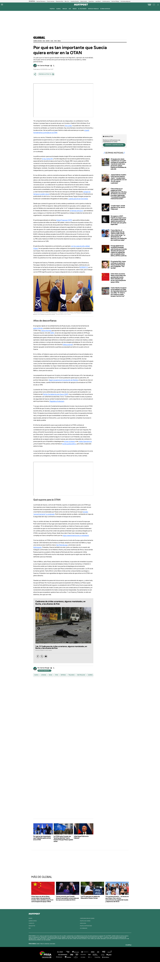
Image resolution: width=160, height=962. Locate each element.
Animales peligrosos (125, 1)
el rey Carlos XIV (47, 159)
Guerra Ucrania (37, 40)
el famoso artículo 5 (76, 211)
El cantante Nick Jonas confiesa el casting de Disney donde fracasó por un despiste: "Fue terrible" (118, 265)
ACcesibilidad (83, 928)
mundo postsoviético (69, 444)
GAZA (51, 40)
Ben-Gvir (67, 1)
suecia (36, 675)
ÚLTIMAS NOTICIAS (105, 8)
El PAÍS (61, 952)
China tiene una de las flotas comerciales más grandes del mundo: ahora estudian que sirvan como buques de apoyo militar (118, 278)
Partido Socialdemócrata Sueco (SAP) (55, 394)
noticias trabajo (93, 8)
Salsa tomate (83, 1)
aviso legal (83, 923)
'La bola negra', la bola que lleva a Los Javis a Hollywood (118, 207)
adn (103, 952)
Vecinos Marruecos (40, 1)
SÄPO (52, 333)
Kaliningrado (37, 547)
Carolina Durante (75, 1)
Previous (38, 628)
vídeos (75, 8)
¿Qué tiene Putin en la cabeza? (81, 837)
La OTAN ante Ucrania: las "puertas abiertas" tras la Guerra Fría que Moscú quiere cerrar (63, 838)
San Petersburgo (61, 545)
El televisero (82, 8)
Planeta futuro (102, 954)
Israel (59, 40)
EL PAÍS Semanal (96, 954)
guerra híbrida (38, 328)
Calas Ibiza (91, 1)
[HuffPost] (34, 913)
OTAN (55, 40)
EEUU (44, 40)
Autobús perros (106, 1)
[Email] (45, 656)
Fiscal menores (50, 1)
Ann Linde (68, 125)
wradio (77, 954)
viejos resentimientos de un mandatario (76, 535)
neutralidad (81, 675)
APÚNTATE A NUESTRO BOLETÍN (114, 145)
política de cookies (85, 920)
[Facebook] (37, 656)
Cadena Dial (90, 954)
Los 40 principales (69, 952)
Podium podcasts (76, 957)
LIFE (70, 8)
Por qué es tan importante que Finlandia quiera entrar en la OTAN (42, 838)
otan (56, 675)
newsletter (32, 925)
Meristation (106, 957)
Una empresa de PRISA (46, 953)
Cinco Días (83, 954)
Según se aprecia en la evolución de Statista (63, 380)
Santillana (77, 952)
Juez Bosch (98, 1)
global (58, 8)
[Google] (51, 65)
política (52, 8)
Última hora (149, 5)
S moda (90, 957)
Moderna (68, 957)
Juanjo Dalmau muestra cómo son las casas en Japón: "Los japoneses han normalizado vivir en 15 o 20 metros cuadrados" (119, 179)
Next (88, 628)
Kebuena (108, 954)
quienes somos (33, 920)
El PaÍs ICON (83, 957)
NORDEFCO (84, 267)
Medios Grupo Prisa (46, 957)
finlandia (71, 675)
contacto (31, 923)
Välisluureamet (68, 344)
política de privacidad (86, 925)
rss (29, 928)
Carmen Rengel (44, 65)
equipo (30, 918)
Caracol (110, 952)
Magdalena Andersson (56, 401)
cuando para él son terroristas (78, 199)
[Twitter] (53, 65)
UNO (72, 954)
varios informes (46, 330)
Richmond (60, 957)
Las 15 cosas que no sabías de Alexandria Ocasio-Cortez (90, 897)
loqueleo (98, 957)
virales (64, 8)
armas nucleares (69, 441)
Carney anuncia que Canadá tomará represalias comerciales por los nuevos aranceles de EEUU (67, 898)
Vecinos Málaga (115, 1)
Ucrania (43, 675)
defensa (63, 675)
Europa (48, 40)
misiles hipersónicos (85, 441)
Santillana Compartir (85, 952)
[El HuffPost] (81, 5)
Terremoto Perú (59, 1)
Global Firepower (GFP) (64, 220)
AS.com (98, 952)
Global (39, 38)
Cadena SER (92, 952)
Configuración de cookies (87, 918)
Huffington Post (63, 954)
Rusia (50, 675)
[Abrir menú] (2, 5)
